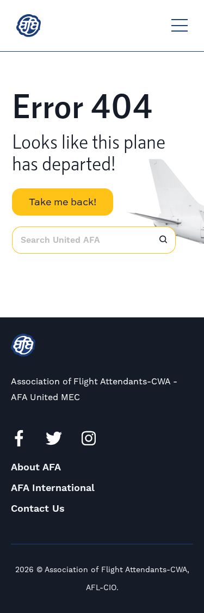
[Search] (163, 240)
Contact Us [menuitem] (38, 508)
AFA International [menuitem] (53, 488)
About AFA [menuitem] (36, 467)
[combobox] (81, 240)
